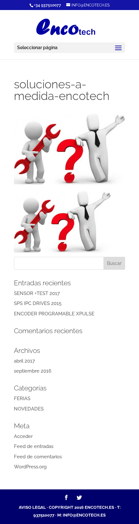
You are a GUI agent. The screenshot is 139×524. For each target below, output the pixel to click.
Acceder (23, 436)
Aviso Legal (32, 507)
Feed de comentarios (38, 457)
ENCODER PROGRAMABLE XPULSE (54, 314)
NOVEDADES (29, 409)
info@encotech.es (84, 515)
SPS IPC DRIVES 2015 (37, 303)
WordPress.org (30, 467)
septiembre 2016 (32, 371)
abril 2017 (24, 361)
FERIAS (22, 398)
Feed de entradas (33, 446)
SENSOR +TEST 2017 (37, 293)
